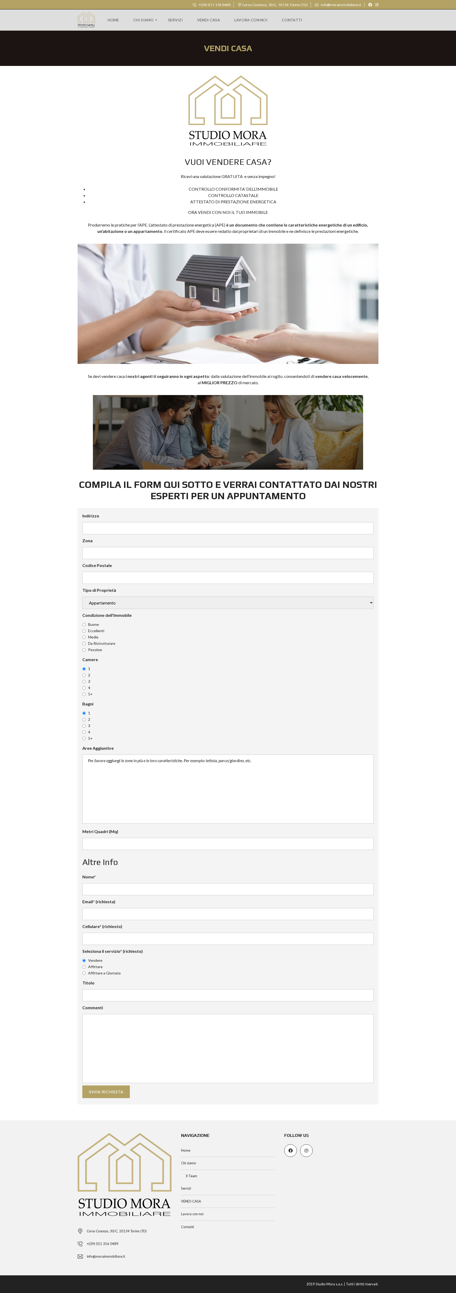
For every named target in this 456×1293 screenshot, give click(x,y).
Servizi (186, 1188)
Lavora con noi (192, 1214)
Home (185, 1150)
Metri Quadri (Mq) (100, 831)
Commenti (92, 1007)
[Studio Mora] (86, 20)
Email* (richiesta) (98, 901)
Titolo (88, 982)
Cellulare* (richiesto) (102, 926)
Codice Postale (97, 565)
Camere (90, 659)
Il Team (191, 1176)
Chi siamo (188, 1163)
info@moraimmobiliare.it (340, 5)
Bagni (87, 703)
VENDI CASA (191, 1201)
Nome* (89, 876)
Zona (87, 540)
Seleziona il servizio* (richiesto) (112, 951)
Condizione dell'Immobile (107, 615)
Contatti (187, 1227)
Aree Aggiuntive (98, 748)
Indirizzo (90, 515)
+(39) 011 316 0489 (214, 5)
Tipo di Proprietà (99, 590)
